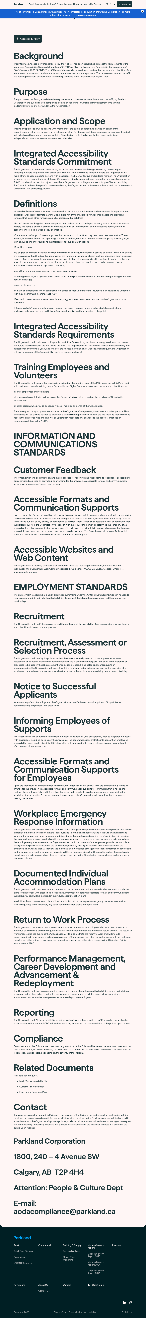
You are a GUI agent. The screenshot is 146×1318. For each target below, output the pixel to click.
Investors (116, 1245)
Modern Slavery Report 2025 (96, 1271)
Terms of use (60, 1312)
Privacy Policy (75, 1312)
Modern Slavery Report (96, 1246)
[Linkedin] (124, 1302)
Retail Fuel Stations (23, 1251)
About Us (43, 1285)
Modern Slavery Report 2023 (96, 1255)
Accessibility (90, 1312)
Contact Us (43, 1291)
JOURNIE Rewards (23, 1263)
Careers (67, 1285)
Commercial (44, 1245)
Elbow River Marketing (69, 1258)
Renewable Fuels (71, 1251)
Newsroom (19, 1285)
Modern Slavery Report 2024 (96, 1263)
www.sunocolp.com (85, 15)
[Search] (107, 4)
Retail (16, 1245)
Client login (98, 1285)
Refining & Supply (72, 1245)
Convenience (20, 1257)
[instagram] (130, 1302)
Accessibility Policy (30, 39)
